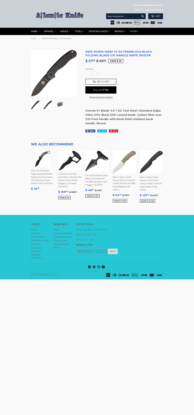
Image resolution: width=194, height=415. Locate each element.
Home (34, 31)
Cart (157, 16)
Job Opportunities (63, 237)
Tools (78, 31)
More (133, 31)
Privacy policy (60, 240)
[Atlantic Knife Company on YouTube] (103, 267)
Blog (56, 229)
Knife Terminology (40, 240)
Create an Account (154, 10)
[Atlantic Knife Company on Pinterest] (94, 267)
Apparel (49, 31)
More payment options (101, 97)
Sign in (138, 10)
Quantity (89, 69)
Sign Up (113, 251)
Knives (64, 31)
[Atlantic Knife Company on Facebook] (89, 267)
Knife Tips (36, 244)
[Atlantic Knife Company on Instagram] (98, 267)
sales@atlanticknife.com (95, 229)
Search (34, 229)
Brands (119, 31)
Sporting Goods (98, 31)
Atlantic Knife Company (47, 274)
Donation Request (63, 233)
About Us (36, 233)
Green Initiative (38, 237)
